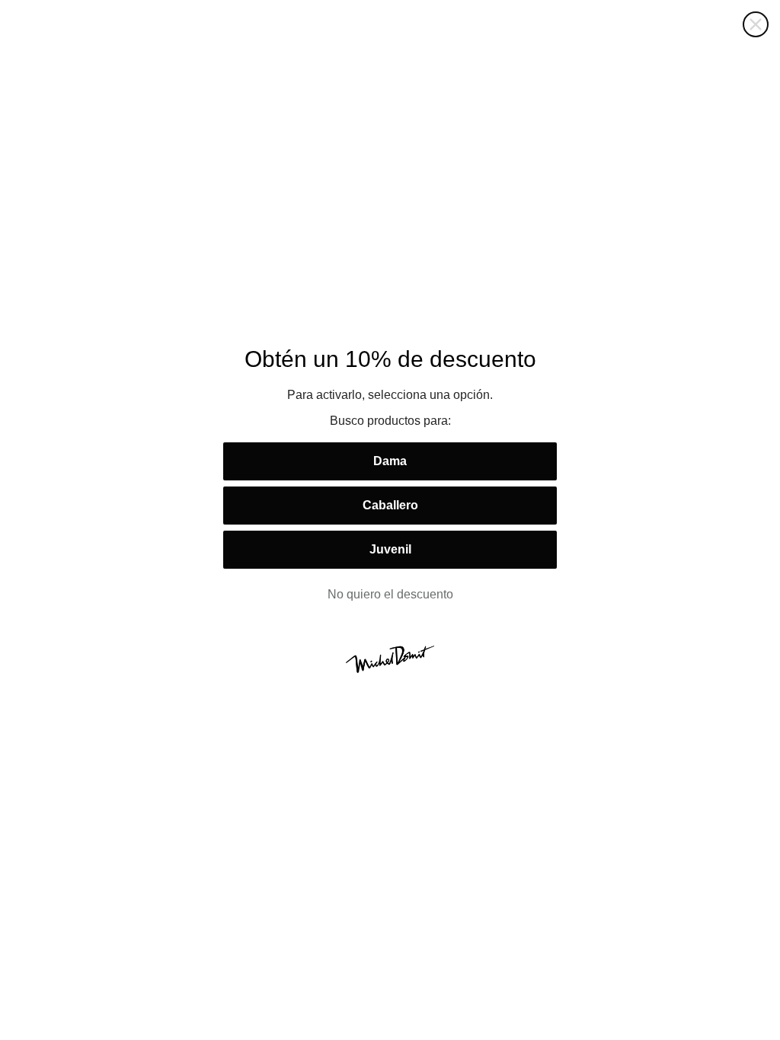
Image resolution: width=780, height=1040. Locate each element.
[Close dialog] (755, 24)
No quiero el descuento (390, 594)
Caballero (390, 505)
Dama (390, 461)
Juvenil (390, 549)
